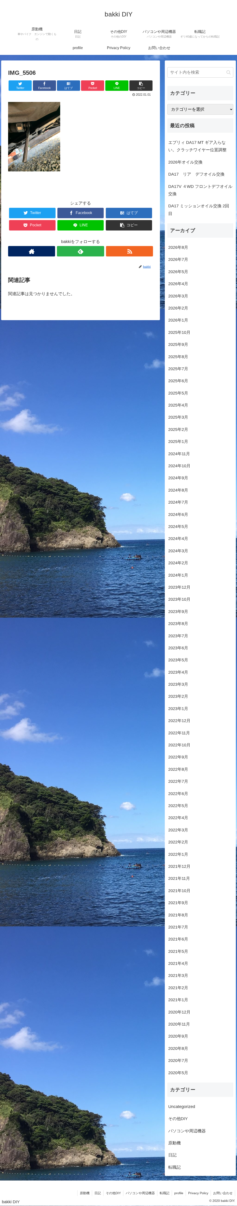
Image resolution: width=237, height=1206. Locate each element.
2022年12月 (179, 720)
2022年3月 (178, 830)
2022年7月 (178, 781)
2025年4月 (178, 405)
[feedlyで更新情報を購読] (80, 251)
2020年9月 (178, 1036)
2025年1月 (178, 441)
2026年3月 (178, 296)
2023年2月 (178, 696)
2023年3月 (178, 684)
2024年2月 (178, 563)
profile (178, 1193)
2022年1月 (178, 854)
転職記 (174, 1167)
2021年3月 (178, 975)
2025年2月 (178, 429)
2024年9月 (178, 478)
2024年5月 (178, 526)
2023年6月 (178, 648)
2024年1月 (178, 575)
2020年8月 (178, 1048)
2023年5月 (178, 660)
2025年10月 (179, 332)
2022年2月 (178, 842)
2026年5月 (178, 271)
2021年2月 (178, 987)
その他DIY (178, 1118)
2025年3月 (178, 417)
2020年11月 (179, 1024)
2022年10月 (179, 745)
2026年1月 (178, 320)
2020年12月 (179, 1012)
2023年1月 (178, 708)
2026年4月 (178, 283)
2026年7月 (178, 259)
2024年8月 (178, 490)
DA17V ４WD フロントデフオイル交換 (200, 190)
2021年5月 (178, 951)
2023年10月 (179, 599)
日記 (172, 1155)
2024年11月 (179, 453)
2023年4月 (178, 672)
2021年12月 (179, 866)
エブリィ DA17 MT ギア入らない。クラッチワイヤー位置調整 (197, 146)
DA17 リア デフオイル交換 (196, 174)
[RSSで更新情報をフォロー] (129, 251)
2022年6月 (178, 793)
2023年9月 (178, 611)
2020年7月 (178, 1060)
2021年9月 (178, 902)
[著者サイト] (31, 251)
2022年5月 (178, 805)
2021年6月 (178, 939)
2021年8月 (178, 915)
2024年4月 (178, 538)
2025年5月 (178, 393)
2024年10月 (179, 466)
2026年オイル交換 (185, 162)
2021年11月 (179, 878)
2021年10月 (179, 890)
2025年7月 (178, 368)
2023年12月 (179, 587)
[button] (229, 72)
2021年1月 (178, 1000)
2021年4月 (178, 963)
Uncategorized (181, 1106)
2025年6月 (178, 381)
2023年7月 (178, 636)
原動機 (174, 1143)
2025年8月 (178, 356)
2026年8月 (178, 247)
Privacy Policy (198, 1193)
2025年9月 (178, 344)
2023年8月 (178, 623)
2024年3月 (178, 551)
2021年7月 (178, 927)
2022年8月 (178, 769)
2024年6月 (178, 514)
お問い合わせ (223, 1193)
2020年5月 (178, 1072)
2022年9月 (178, 757)
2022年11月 (179, 733)
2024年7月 (178, 502)
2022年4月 (178, 817)
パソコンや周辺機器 (187, 1131)
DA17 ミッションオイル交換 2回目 (198, 210)
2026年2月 (178, 308)
